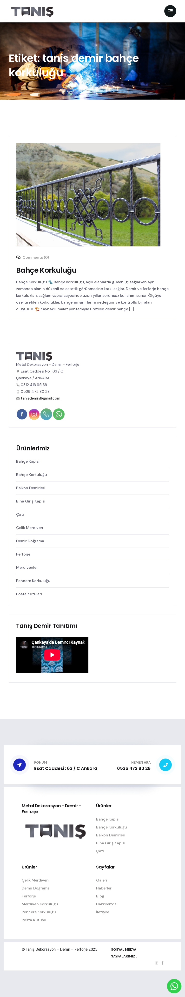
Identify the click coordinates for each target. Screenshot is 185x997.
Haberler (104, 888)
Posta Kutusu (34, 919)
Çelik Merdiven (29, 527)
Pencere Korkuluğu (33, 580)
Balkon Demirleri (30, 487)
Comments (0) (35, 257)
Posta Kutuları (29, 594)
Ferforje (23, 554)
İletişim (102, 912)
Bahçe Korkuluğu (46, 270)
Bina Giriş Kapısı (30, 501)
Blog (100, 896)
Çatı (20, 514)
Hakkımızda (106, 904)
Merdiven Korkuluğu (40, 904)
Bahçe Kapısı (28, 461)
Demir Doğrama (30, 540)
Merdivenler (27, 567)
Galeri (101, 880)
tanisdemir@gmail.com (40, 398)
